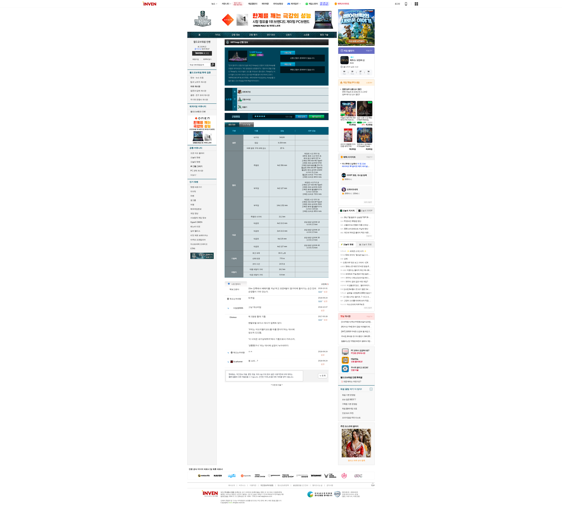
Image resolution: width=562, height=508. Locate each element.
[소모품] (306, 35)
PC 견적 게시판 (196, 171)
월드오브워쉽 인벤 (201, 42)
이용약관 (253, 485)
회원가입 (195, 59)
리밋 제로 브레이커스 (199, 235)
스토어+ (369, 83)
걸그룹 (193, 200)
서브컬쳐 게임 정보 (198, 218)
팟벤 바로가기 (196, 187)
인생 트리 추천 (347, 413)
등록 (322, 375)
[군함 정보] (235, 35)
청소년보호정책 (283, 485)
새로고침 (367, 202)
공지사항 (330, 485)
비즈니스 (242, 485)
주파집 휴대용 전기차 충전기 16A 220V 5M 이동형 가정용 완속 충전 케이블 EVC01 (356, 336)
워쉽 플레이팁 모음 (349, 408)
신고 (325, 292)
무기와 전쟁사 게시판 (199, 100)
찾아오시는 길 (317, 485)
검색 (213, 64)
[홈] (198, 35)
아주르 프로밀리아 (198, 240)
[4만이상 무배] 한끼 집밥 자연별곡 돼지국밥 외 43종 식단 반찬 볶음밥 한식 (356, 327)
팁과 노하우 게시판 (198, 82)
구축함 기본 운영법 (349, 404)
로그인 (397, 4)
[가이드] (218, 35)
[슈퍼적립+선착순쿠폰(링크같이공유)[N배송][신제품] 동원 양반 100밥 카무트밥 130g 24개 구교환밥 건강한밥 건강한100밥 (356, 322)
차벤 (192, 196)
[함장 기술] (326, 35)
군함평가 (302, 117)
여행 (192, 205)
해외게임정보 (195, 209)
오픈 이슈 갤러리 (197, 153)
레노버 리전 (195, 227)
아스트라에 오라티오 (198, 244)
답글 (320, 292)
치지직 (193, 191)
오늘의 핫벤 (195, 157)
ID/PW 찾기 (207, 59)
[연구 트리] (271, 35)
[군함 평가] (253, 35)
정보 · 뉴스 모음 (196, 78)
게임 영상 (194, 213)
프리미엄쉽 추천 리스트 (351, 418)
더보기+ (369, 51)
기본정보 (232, 124)
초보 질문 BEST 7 (349, 399)
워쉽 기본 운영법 (348, 395)
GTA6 (192, 248)
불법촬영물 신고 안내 (300, 485)
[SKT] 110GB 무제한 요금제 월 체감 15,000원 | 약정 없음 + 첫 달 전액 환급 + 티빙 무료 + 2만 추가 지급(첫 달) (356, 331)
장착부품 (246, 124)
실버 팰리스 (195, 231)
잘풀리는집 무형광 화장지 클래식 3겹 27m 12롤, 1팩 (356, 341)
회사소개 (231, 485)
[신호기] (289, 35)
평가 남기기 (317, 117)
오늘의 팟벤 (195, 162)
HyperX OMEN (196, 222)
